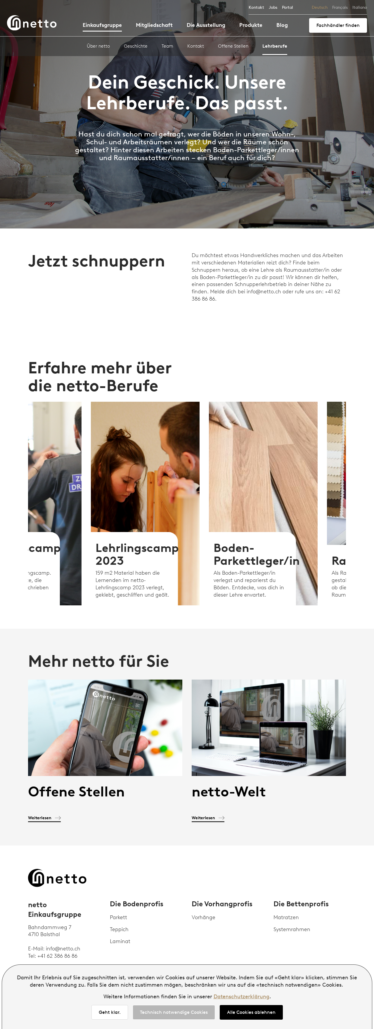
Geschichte (136, 46)
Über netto (98, 46)
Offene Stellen (233, 46)
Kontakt (256, 7)
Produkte (250, 25)
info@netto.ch (63, 948)
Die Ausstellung (206, 25)
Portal (287, 7)
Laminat (120, 941)
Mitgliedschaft (154, 25)
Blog (282, 25)
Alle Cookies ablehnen (251, 1012)
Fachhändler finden (338, 25)
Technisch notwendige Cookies (174, 1012)
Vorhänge (203, 917)
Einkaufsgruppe (102, 25)
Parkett (118, 917)
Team (167, 46)
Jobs (273, 7)
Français (340, 7)
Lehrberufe (274, 46)
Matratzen (286, 917)
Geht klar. (110, 1012)
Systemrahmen (291, 929)
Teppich (119, 929)
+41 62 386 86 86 (57, 956)
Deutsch (320, 7)
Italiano (359, 7)
